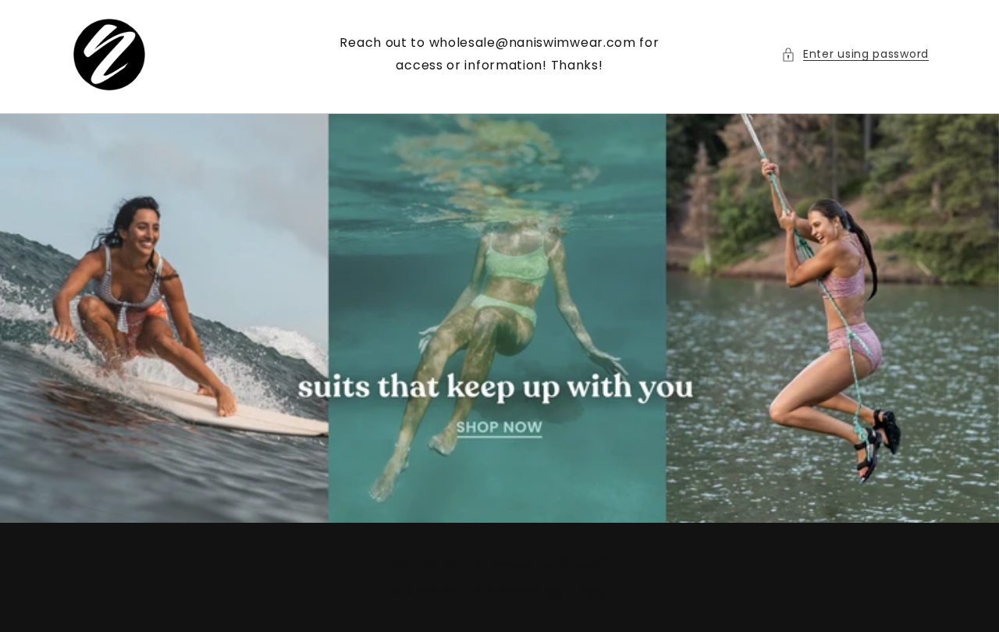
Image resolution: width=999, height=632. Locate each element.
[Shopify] (585, 563)
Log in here (575, 591)
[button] (855, 54)
